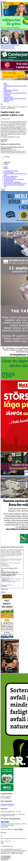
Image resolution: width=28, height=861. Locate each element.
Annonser (3, 1)
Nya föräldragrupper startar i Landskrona (14, 179)
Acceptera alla (4, 859)
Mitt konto (6, 101)
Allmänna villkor (8, 98)
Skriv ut (6, 164)
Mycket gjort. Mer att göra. (12, 182)
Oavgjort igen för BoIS (9, 178)
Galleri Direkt (7, 95)
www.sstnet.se (4, 826)
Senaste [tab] (5, 166)
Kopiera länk (7, 162)
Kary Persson (8, 811)
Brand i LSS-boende (9, 172)
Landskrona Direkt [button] (8, 97)
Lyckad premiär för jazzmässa (11, 170)
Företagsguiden (4, 589)
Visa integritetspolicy (6, 856)
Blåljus (10, 86)
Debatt (5, 90)
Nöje (22, 86)
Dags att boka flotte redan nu (11, 176)
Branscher (13, 93)
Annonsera (15, 98)
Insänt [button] (5, 88)
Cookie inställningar (18, 829)
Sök (2, 843)
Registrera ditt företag (21, 93)
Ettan (5, 83)
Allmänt (6, 86)
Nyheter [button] (6, 84)
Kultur (13, 86)
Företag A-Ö (7, 93)
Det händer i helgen (8, 180)
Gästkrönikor (14, 90)
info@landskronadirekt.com (7, 804)
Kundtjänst (6, 100)
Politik (25, 86)
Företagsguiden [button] (7, 91)
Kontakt (11, 100)
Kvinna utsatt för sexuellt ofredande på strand (15, 183)
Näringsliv (18, 86)
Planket (9, 90)
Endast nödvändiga (5, 857)
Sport (5, 87)
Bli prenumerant (22, 98)
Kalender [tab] (6, 168)
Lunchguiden (7, 94)
